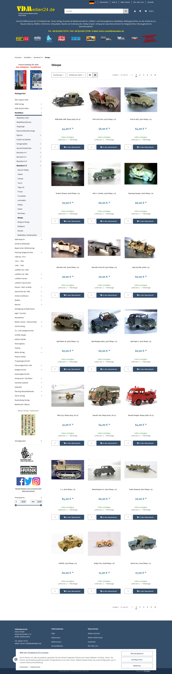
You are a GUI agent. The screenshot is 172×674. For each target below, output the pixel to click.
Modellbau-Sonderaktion (27, 235)
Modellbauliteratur (24, 122)
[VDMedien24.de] (37, 11)
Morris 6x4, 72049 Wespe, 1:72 (141, 563)
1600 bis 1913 (20, 257)
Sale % (114, 2)
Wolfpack (21, 226)
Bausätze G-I (21, 157)
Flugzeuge (21, 126)
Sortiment (92, 642)
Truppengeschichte (22, 361)
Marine (17, 304)
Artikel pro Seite (75, 75)
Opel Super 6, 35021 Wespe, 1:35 (140, 341)
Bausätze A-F (22, 152)
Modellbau (19, 113)
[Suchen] (126, 11)
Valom (20, 209)
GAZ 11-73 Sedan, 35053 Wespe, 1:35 (104, 193)
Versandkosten (57, 646)
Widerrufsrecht (94, 633)
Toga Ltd (21, 187)
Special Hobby (23, 170)
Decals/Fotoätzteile (24, 148)
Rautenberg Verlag (22, 400)
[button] (93, 2)
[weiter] (155, 75)
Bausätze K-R (22, 161)
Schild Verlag (20, 326)
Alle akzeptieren (137, 654)
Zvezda (20, 231)
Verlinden (21, 213)
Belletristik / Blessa (22, 404)
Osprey (17, 348)
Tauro (20, 183)
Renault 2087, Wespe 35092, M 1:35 (104, 415)
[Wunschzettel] (140, 11)
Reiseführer (19, 317)
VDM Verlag (19, 104)
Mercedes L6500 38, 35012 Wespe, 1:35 (104, 267)
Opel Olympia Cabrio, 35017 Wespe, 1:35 (104, 341)
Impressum (55, 637)
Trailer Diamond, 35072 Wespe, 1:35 (141, 489)
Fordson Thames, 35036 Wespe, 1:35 (68, 193)
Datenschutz (56, 642)
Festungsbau (20, 344)
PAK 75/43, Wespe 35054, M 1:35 (67, 415)
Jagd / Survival (20, 313)
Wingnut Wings (23, 222)
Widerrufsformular (95, 637)
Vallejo (20, 205)
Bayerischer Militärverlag (24, 248)
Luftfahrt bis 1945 (22, 270)
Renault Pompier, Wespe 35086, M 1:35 (141, 415)
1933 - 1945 (19, 265)
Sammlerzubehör (21, 383)
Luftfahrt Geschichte (23, 283)
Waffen (17, 300)
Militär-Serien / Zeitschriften (26, 322)
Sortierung (57, 75)
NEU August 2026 (21, 100)
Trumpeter (22, 196)
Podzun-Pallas (20, 357)
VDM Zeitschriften (22, 108)
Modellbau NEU (23, 118)
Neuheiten (104, 2)
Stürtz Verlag (20, 396)
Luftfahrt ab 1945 (21, 274)
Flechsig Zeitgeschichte (24, 252)
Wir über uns (139, 2)
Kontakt (151, 2)
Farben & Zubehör (24, 139)
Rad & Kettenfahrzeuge (26, 131)
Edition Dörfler (20, 339)
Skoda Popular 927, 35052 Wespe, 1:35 (104, 489)
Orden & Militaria (21, 296)
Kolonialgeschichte (22, 374)
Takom (20, 174)
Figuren (20, 135)
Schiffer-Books (20, 335)
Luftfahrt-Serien (21, 278)
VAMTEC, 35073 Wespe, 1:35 (68, 563)
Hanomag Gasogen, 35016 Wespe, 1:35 (140, 193)
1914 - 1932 (19, 261)
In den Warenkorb (73, 147)
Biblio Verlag (20, 352)
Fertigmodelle (22, 144)
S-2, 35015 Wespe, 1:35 (67, 489)
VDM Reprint (20, 239)
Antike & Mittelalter (22, 244)
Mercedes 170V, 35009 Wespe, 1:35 (68, 267)
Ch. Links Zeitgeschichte (24, 330)
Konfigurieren (137, 660)
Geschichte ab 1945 (22, 291)
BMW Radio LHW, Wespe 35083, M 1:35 (67, 119)
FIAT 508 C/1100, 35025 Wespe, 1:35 (104, 119)
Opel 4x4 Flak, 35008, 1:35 (140, 267)
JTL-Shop (147, 671)
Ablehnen (137, 666)
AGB (53, 633)
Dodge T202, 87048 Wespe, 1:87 (104, 563)
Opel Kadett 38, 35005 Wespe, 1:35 (68, 341)
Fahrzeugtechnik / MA (23, 365)
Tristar (20, 192)
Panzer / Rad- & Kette (23, 287)
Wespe (20, 218)
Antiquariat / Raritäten (23, 378)
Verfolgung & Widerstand (25, 309)
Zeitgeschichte (20, 370)
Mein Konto (125, 2)
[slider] (15, 505)
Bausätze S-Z (22, 165)
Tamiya (20, 178)
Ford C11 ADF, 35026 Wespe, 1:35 (141, 119)
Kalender (18, 387)
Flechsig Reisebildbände (24, 391)
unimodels (22, 200)
